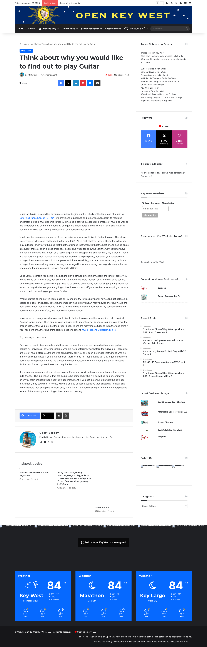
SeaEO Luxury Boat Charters (171, 402)
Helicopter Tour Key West (153, 91)
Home (24, 44)
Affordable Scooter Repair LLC (172, 412)
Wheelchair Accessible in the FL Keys (158, 94)
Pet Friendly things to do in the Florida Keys (161, 97)
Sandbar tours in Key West (153, 72)
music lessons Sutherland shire (99, 329)
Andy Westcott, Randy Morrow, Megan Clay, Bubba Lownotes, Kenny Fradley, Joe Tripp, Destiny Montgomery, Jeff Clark (74, 478)
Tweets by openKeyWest (152, 262)
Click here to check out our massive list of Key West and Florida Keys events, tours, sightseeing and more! (164, 59)
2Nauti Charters (165, 422)
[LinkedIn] (76, 83)
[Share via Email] (97, 83)
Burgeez (162, 288)
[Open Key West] (103, 15)
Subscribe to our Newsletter (158, 203)
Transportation (91, 28)
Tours (20, 28)
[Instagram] (52, 442)
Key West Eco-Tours (150, 88)
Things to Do (68, 28)
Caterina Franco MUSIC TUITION (37, 217)
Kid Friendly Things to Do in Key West (158, 78)
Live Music (35, 44)
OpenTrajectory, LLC (86, 632)
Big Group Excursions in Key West (157, 100)
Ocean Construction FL (169, 296)
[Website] (41, 442)
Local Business (113, 28)
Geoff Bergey (31, 75)
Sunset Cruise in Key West (153, 68)
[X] (68, 83)
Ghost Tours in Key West (152, 84)
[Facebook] (61, 83)
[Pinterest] (83, 83)
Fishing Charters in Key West (154, 75)
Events (31, 28)
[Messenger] (90, 83)
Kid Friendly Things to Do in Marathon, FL (160, 81)
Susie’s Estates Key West (170, 430)
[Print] (66, 416)
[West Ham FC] (112, 488)
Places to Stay (48, 28)
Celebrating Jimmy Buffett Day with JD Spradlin (81, 3)
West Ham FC (102, 507)
